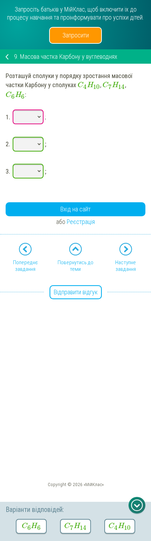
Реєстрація (81, 221)
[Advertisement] (75, 368)
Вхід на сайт (75, 209)
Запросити (76, 35)
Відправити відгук (76, 292)
